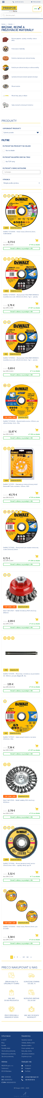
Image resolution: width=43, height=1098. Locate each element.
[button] (3, 2)
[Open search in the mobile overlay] (22, 15)
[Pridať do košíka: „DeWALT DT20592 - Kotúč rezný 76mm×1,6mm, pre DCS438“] (37, 935)
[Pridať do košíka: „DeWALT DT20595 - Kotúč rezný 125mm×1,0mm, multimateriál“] (37, 241)
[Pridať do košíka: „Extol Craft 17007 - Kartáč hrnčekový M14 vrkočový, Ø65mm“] (37, 620)
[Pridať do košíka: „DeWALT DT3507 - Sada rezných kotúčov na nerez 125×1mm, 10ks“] (37, 746)
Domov (4, 24)
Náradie (10, 24)
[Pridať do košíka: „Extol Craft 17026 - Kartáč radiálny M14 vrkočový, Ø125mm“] (37, 809)
